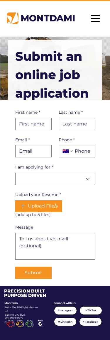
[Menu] (95, 18)
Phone (67, 139)
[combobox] (55, 179)
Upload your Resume (38, 194)
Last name (71, 112)
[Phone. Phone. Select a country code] (68, 151)
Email (22, 139)
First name (27, 112)
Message (24, 227)
